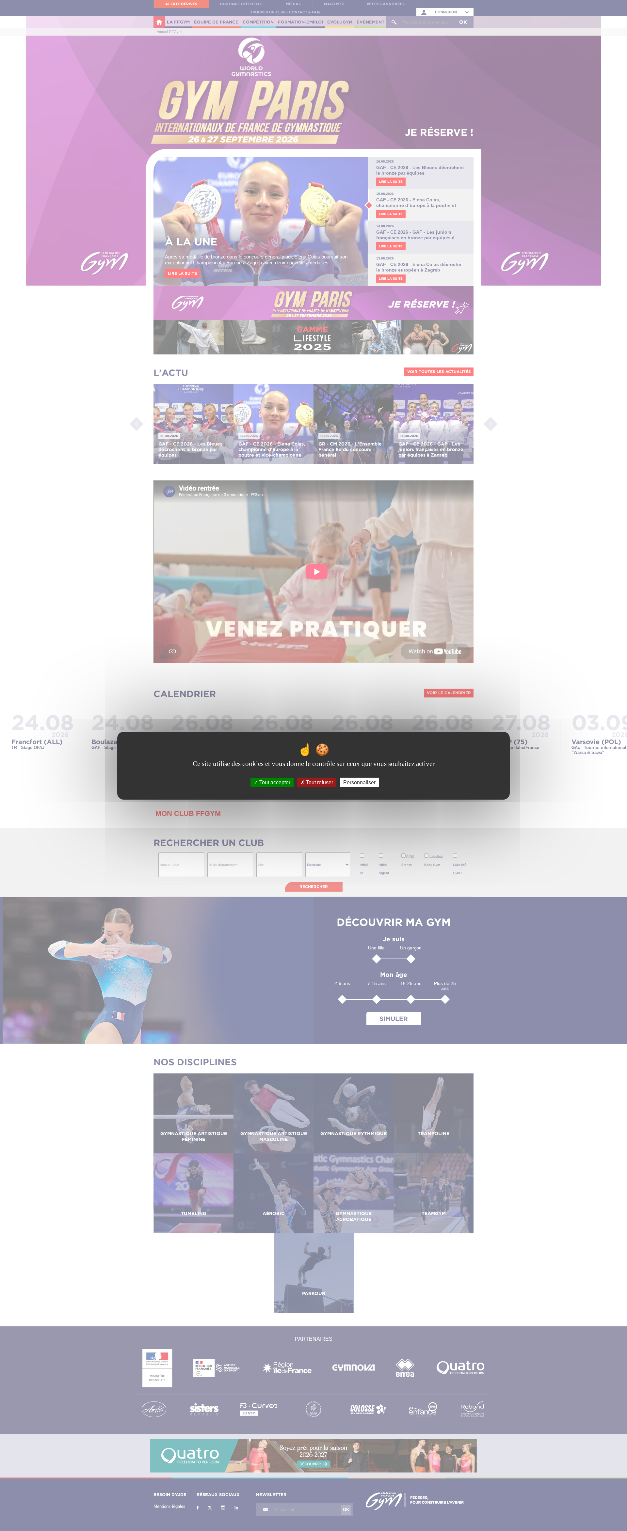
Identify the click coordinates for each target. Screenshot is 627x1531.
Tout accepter (274, 782)
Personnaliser (359, 782)
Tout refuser (319, 782)
